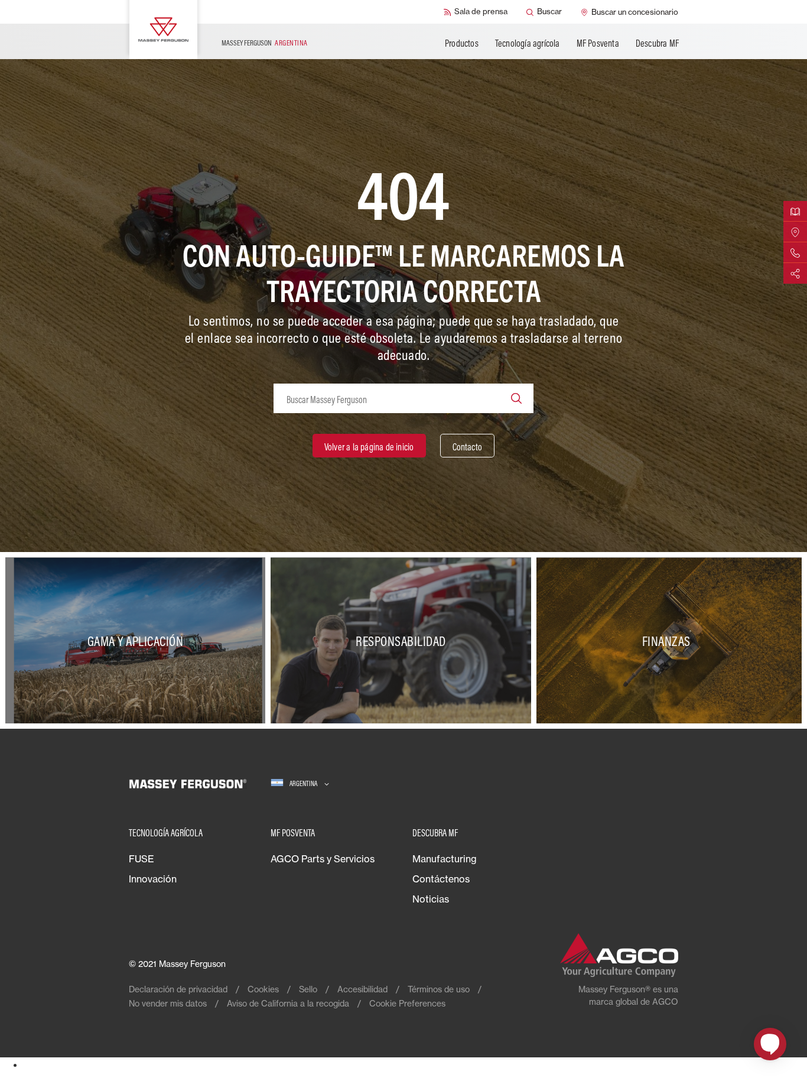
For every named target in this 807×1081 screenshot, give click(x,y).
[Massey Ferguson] (163, 29)
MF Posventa (598, 43)
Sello (308, 989)
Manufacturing (444, 859)
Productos (462, 43)
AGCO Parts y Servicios (323, 859)
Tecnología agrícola (527, 43)
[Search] (516, 398)
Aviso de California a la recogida (288, 1003)
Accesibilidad (362, 989)
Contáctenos (441, 879)
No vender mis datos (168, 1003)
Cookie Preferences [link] (407, 1003)
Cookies (263, 989)
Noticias (430, 899)
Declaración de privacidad (178, 989)
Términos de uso (439, 989)
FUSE (141, 859)
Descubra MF (657, 43)
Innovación (153, 879)
